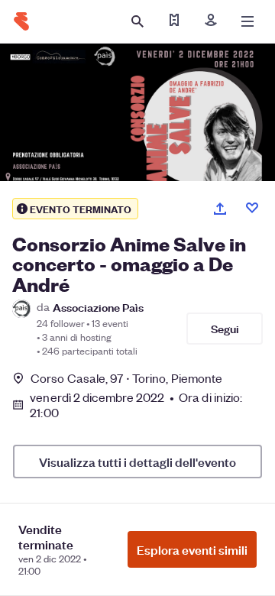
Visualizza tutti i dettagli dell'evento (137, 461)
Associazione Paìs (98, 307)
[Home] (21, 21)
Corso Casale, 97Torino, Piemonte (126, 378)
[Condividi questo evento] (220, 208)
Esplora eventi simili (192, 549)
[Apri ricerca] (137, 21)
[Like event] (252, 208)
